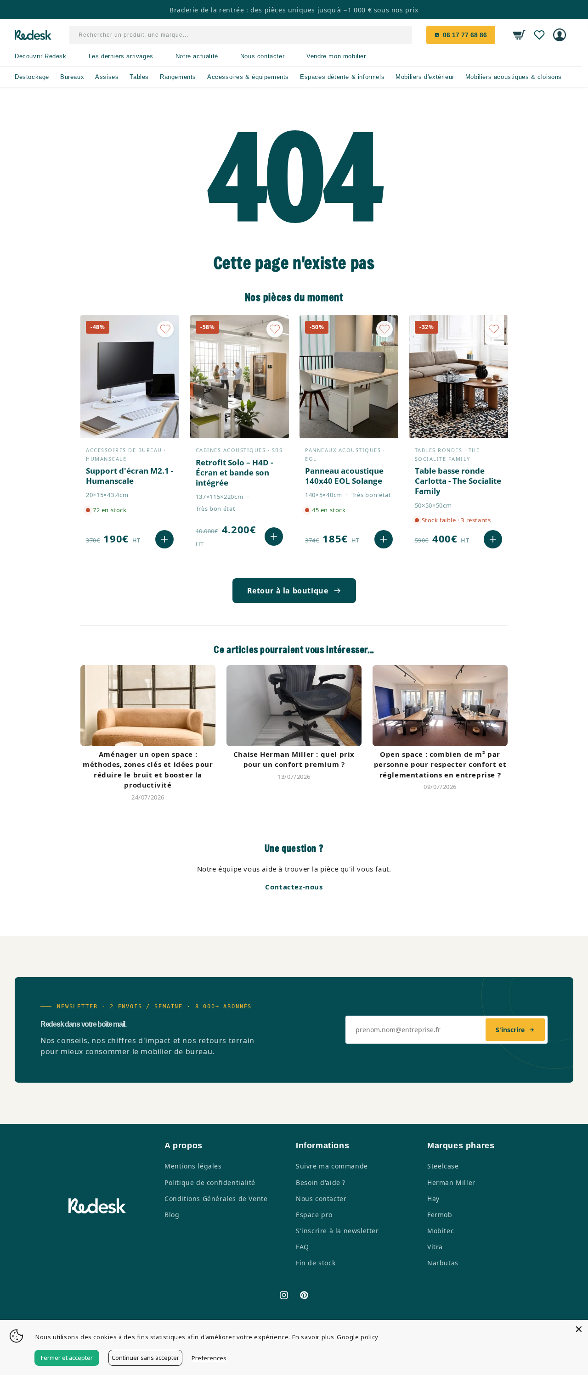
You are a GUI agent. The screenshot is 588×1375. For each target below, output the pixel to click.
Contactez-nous (293, 886)
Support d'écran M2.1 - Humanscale (129, 476)
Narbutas (442, 1262)
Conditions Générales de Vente (215, 1198)
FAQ (302, 1246)
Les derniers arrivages (121, 56)
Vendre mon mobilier (336, 56)
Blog (171, 1214)
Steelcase (442, 1166)
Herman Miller (451, 1182)
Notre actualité (196, 56)
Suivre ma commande (332, 1166)
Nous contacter (262, 56)
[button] (519, 35)
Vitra (435, 1246)
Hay (433, 1198)
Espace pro (314, 1214)
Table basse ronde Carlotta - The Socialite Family (458, 481)
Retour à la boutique (287, 591)
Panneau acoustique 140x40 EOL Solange (344, 476)
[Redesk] (33, 35)
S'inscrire (510, 1029)
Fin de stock (315, 1262)
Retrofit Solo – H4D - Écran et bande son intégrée (234, 473)
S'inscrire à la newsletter (337, 1230)
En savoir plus (313, 1337)
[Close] (578, 1329)
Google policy (358, 1337)
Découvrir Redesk (41, 56)
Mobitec (440, 1230)
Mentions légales (193, 1166)
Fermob (439, 1214)
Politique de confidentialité (209, 1182)
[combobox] (241, 35)
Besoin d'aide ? (320, 1182)
